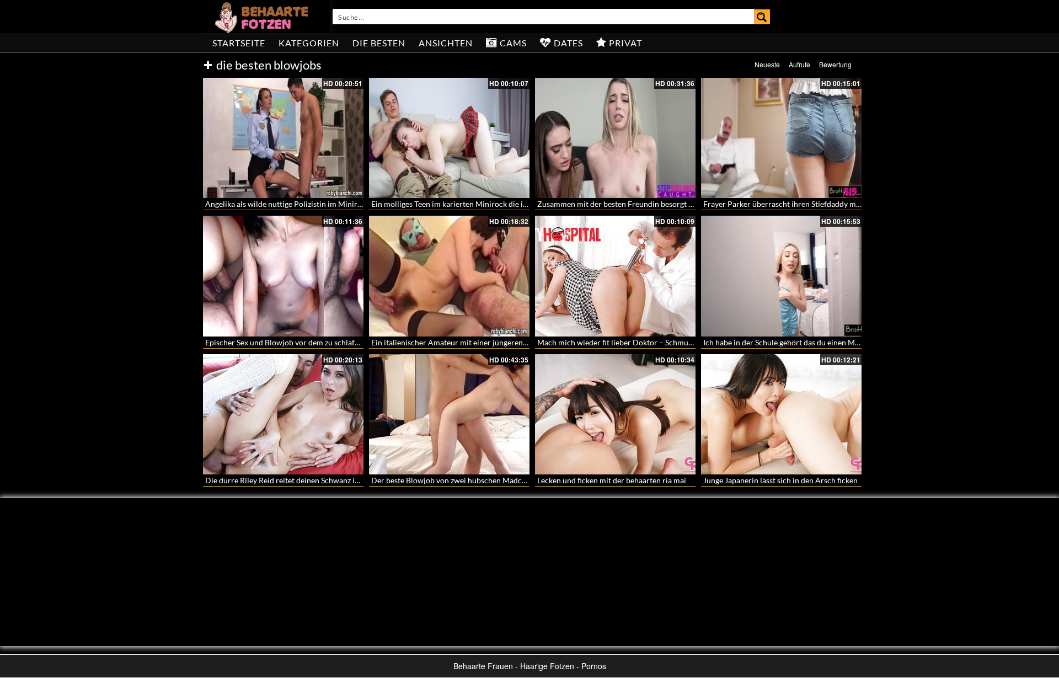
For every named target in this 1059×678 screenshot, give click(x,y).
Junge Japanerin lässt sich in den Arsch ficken (780, 480)
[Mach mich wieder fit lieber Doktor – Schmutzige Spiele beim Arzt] (615, 276)
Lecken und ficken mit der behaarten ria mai (611, 480)
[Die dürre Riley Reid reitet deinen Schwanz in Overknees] (283, 414)
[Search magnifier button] (762, 16)
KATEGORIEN (309, 43)
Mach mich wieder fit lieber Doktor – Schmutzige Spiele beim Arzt (649, 342)
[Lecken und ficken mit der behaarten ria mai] (615, 414)
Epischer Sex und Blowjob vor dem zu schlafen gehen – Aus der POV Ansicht (335, 342)
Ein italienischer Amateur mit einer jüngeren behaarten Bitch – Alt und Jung (500, 342)
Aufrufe (799, 64)
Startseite (238, 43)
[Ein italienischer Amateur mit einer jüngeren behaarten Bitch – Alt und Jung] (449, 276)
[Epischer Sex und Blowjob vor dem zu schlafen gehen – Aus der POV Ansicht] (283, 276)
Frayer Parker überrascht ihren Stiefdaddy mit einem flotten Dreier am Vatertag (839, 204)
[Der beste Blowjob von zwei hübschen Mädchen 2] (449, 414)
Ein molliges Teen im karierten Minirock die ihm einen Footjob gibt (484, 204)
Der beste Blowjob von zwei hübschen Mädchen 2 (456, 480)
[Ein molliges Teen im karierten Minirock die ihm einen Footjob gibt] (449, 138)
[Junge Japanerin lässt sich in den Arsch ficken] (781, 414)
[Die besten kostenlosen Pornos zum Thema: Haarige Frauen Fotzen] (263, 16)
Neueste (767, 64)
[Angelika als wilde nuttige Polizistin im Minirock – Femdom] (283, 138)
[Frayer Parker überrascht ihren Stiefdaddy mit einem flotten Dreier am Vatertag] (781, 138)
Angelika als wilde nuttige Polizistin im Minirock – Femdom (306, 204)
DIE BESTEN (378, 43)
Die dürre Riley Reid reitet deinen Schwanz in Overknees (301, 480)
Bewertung (835, 64)
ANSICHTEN (446, 43)
